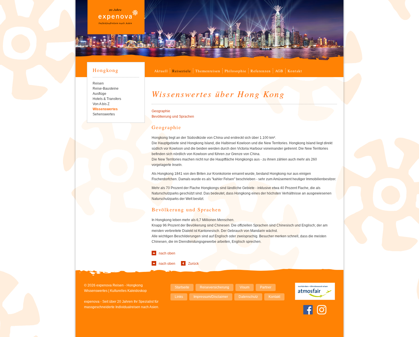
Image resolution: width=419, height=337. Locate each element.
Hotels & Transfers (107, 99)
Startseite (182, 287)
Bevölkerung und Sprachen (173, 117)
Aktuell (161, 70)
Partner (265, 287)
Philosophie (235, 70)
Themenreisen (207, 70)
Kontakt (295, 70)
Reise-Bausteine (106, 89)
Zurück (193, 264)
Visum (244, 287)
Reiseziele (181, 70)
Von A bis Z (101, 104)
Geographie (161, 111)
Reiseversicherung (214, 287)
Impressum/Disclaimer (211, 297)
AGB (279, 70)
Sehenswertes (104, 114)
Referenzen (261, 70)
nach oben (167, 253)
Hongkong (106, 70)
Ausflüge (99, 94)
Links (179, 297)
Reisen (98, 83)
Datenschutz (248, 297)
